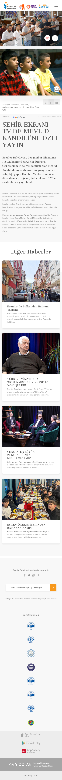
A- (46, 103)
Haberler (15, 105)
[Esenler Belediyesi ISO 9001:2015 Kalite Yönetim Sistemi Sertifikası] (31, 626)
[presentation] (5, 72)
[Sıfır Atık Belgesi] (31, 722)
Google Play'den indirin (31, 743)
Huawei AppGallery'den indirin (31, 751)
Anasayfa (6, 105)
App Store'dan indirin (31, 735)
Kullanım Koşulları (37, 599)
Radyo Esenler (44, 6)
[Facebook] (24, 575)
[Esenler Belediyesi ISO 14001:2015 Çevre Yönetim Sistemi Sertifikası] (31, 640)
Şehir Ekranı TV (31, 6)
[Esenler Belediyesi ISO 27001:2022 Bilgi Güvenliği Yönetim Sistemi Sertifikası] (31, 653)
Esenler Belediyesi (10, 5)
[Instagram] (33, 575)
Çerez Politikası (50, 599)
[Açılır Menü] (56, 5)
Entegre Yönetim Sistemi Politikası (18, 599)
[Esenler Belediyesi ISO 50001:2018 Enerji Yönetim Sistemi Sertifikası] (31, 709)
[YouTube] (37, 575)
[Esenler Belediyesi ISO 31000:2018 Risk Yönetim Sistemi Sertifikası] (31, 681)
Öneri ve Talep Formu (22, 7)
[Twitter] (29, 575)
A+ (51, 103)
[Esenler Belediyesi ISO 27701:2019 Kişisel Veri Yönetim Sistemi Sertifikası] (31, 667)
